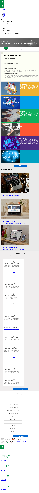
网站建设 (6, 48)
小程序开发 (28, 48)
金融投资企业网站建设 (13, 428)
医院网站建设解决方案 (13, 398)
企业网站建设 (13, 425)
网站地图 (17, 441)
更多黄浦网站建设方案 (20, 436)
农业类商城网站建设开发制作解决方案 (13, 410)
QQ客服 (1, 444)
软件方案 (4, 14)
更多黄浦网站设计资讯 (20, 389)
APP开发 (21, 48)
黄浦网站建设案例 (20, 165)
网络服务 (21, 49)
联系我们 (4, 17)
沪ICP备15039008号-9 (22, 441)
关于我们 (4, 16)
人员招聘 (4, 15)
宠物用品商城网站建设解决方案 (13, 404)
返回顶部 (8, 444)
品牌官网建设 (13, 422)
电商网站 (36, 48)
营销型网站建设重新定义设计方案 (13, 413)
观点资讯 (4, 13)
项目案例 (4, 12)
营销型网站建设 (13, 431)
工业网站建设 (13, 416)
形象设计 (13, 48)
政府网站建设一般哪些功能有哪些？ (13, 407)
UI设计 (14, 49)
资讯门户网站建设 (13, 419)
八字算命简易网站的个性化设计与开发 (13, 401)
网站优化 (6, 49)
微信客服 (4, 444)
